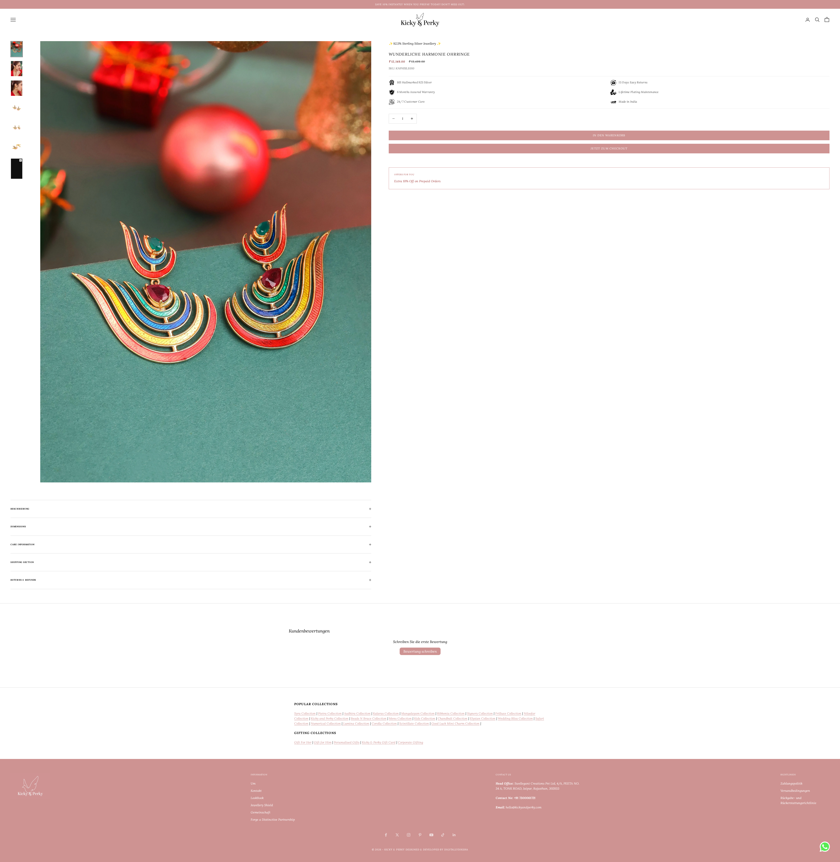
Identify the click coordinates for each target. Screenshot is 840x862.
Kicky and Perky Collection (329, 718)
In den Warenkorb (609, 135)
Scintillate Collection (414, 723)
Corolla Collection (384, 723)
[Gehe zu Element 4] (16, 108)
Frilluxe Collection (508, 713)
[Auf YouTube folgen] (431, 835)
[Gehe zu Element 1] (16, 49)
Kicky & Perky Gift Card (379, 742)
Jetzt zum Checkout (609, 148)
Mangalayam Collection (418, 713)
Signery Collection (480, 713)
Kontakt (256, 791)
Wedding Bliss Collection (515, 718)
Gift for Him (322, 742)
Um (253, 783)
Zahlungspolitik (791, 783)
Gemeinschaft (260, 812)
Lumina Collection (355, 723)
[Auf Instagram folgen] (408, 835)
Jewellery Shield (262, 805)
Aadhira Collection (357, 713)
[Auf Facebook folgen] (386, 835)
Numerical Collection (326, 723)
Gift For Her (303, 742)
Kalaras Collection (386, 713)
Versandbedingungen (795, 791)
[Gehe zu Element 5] (16, 127)
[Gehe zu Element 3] (16, 88)
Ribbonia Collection (451, 713)
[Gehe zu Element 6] (16, 147)
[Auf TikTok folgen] (443, 835)
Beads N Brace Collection (369, 718)
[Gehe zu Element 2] (16, 69)
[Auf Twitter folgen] (397, 835)
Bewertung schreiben (420, 651)
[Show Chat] (826, 846)
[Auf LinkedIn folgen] (454, 835)
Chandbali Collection (452, 718)
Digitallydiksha (456, 849)
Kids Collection (424, 718)
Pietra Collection (330, 713)
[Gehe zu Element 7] (16, 168)
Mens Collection (400, 718)
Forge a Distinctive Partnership (273, 820)
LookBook (257, 798)
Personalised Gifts (346, 742)
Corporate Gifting (410, 742)
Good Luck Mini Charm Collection (455, 723)
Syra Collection (305, 713)
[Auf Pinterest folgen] (420, 835)
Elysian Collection (482, 718)
